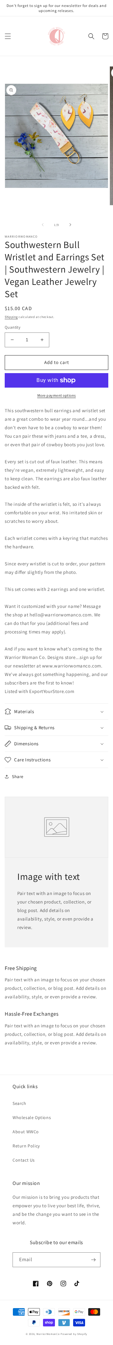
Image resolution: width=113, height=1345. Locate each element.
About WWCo (26, 1131)
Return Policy (26, 1146)
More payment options (56, 395)
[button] (8, 36)
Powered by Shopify (74, 1334)
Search (19, 1103)
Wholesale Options (32, 1117)
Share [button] (18, 776)
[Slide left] (43, 225)
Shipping (11, 317)
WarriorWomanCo (48, 1334)
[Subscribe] (93, 1259)
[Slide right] (70, 225)
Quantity (12, 327)
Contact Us (24, 1160)
